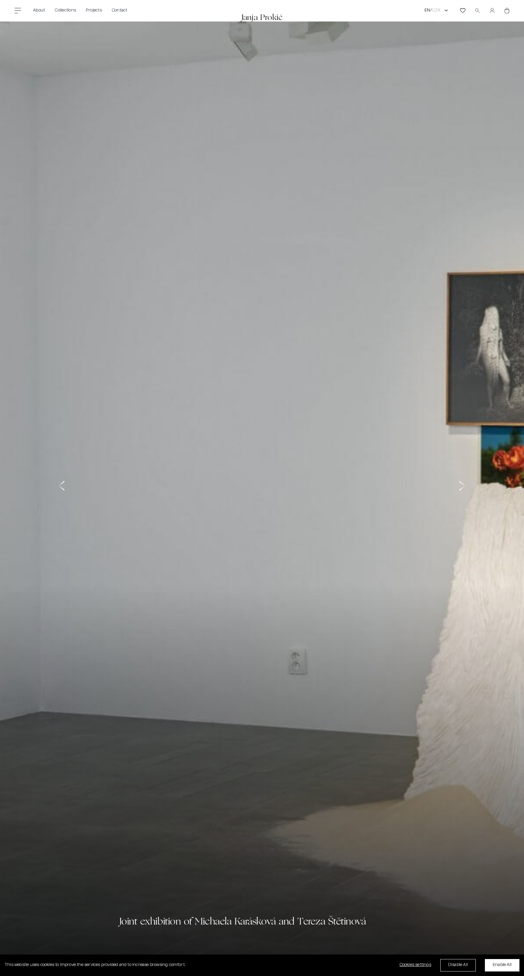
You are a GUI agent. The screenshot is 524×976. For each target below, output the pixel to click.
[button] (62, 491)
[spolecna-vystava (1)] (262, 491)
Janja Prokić (262, 17)
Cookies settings (415, 965)
